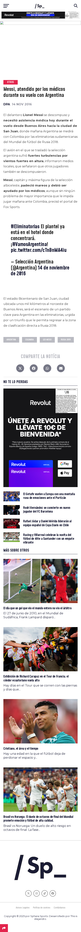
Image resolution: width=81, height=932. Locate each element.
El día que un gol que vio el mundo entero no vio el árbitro (37, 608)
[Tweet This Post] (20, 369)
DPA (6, 104)
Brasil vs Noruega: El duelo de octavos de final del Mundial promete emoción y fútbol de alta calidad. (38, 818)
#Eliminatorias (25, 227)
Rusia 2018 (66, 339)
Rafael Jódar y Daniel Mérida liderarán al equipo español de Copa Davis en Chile (47, 523)
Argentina (11, 339)
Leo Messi (47, 339)
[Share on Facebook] (34, 369)
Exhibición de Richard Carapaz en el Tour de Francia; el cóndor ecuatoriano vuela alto (36, 678)
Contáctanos (59, 907)
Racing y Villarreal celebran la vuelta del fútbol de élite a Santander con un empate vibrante (48, 539)
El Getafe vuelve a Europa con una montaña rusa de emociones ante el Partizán (49, 496)
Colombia (29, 339)
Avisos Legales (23, 907)
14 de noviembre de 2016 (40, 271)
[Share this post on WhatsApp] (47, 369)
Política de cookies (41, 907)
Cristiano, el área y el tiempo (20, 748)
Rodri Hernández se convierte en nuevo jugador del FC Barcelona (46, 510)
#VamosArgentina (29, 244)
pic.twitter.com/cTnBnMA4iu (38, 250)
